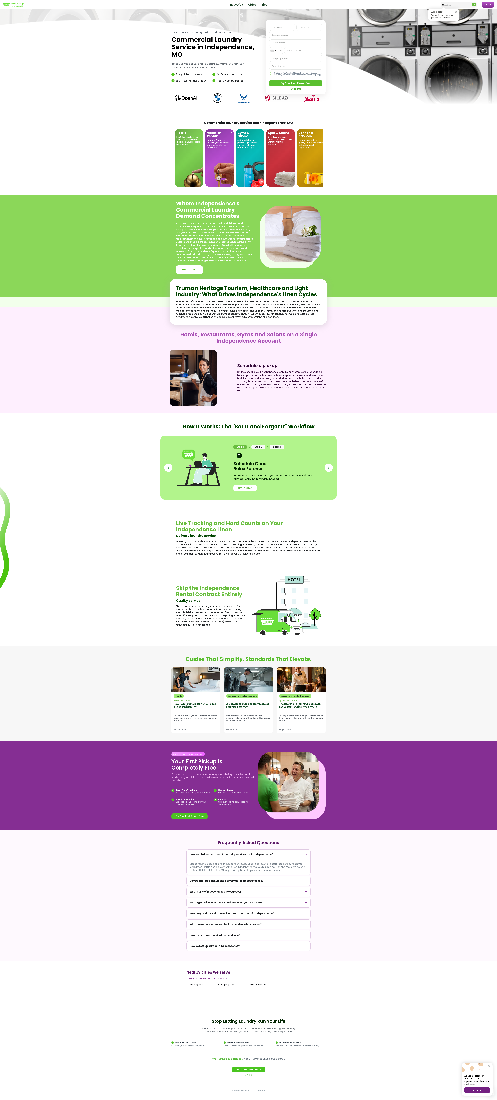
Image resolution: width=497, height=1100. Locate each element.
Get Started (189, 269)
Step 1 (240, 447)
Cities (252, 4)
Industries (236, 4)
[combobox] (276, 51)
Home (174, 32)
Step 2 (258, 447)
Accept (477, 1090)
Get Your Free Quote (248, 1069)
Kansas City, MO (194, 984)
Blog (265, 4)
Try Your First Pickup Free (295, 83)
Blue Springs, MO (226, 984)
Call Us (488, 4)
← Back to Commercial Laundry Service (206, 978)
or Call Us (248, 1075)
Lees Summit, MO (258, 984)
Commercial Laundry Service (195, 32)
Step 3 (277, 447)
